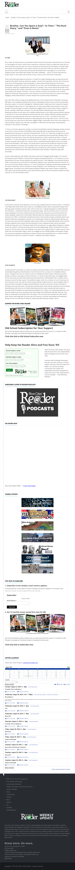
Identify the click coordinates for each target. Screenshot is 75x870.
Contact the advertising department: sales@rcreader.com (22, 852)
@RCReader (8, 858)
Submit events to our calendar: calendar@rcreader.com (22, 854)
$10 (15, 359)
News (8, 792)
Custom (21, 353)
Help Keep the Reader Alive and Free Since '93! (32, 344)
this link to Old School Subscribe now (26, 336)
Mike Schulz (11, 34)
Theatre (9, 797)
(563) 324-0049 (9, 848)
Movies (9, 802)
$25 (8, 353)
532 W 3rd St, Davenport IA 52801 (15, 846)
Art (8, 805)
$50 (12, 353)
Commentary (11, 794)
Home (7, 17)
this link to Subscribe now (21, 644)
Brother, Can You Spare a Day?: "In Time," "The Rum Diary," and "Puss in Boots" (38, 27)
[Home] (12, 4)
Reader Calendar (12, 789)
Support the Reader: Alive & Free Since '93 (19, 787)
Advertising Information (14, 784)
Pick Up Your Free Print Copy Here (17, 779)
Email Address (12, 600)
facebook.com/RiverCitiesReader (14, 856)
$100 (16, 353)
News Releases (11, 810)
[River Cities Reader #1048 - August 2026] (37, 454)
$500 (17, 366)
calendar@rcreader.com (30, 663)
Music (8, 799)
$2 (7, 359)
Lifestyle (9, 807)
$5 (11, 359)
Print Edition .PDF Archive (14, 781)
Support (9, 370)
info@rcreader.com (10, 850)
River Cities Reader (30, 486)
